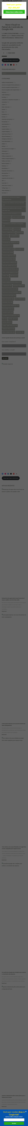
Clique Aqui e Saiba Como (14, 12)
